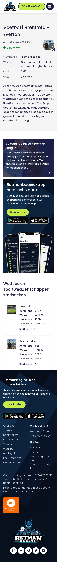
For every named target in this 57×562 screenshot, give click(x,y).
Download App (32, 6)
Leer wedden (11, 439)
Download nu (17, 212)
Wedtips (8, 448)
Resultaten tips (12, 458)
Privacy (34, 452)
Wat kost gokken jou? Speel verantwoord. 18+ (42, 462)
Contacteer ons (13, 462)
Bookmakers (10, 435)
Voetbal (12, 27)
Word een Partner (40, 431)
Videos (7, 444)
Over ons (8, 425)
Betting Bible (11, 453)
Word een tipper (40, 435)
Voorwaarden (38, 447)
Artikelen (8, 430)
